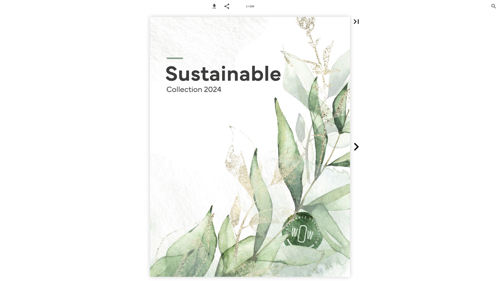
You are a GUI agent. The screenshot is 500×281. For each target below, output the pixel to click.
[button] (214, 6)
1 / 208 (250, 6)
